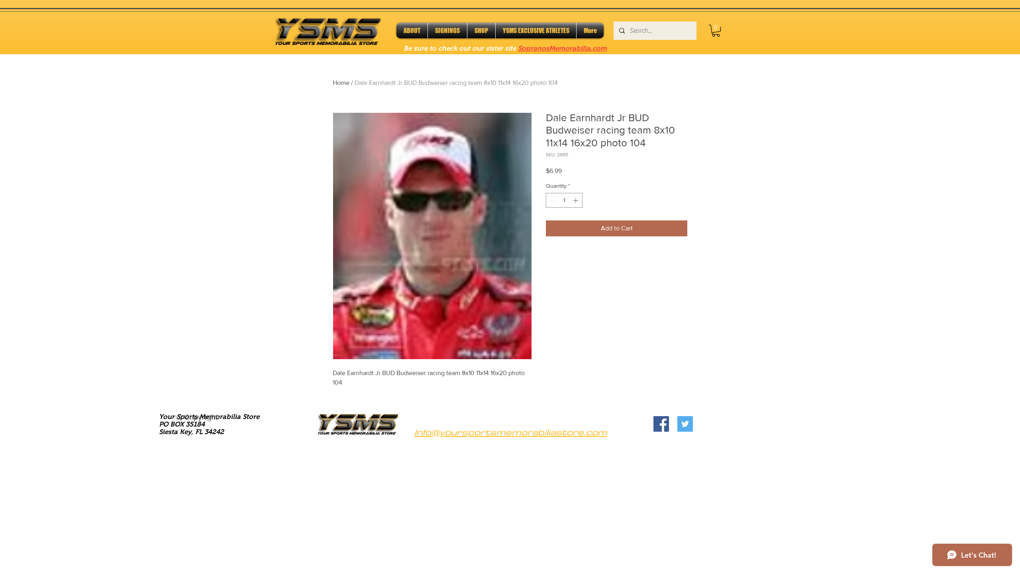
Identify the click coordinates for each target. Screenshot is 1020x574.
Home (341, 82)
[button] (716, 31)
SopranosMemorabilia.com (562, 48)
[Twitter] (685, 424)
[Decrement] (552, 200)
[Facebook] (661, 424)
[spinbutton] (564, 200)
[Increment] (576, 200)
